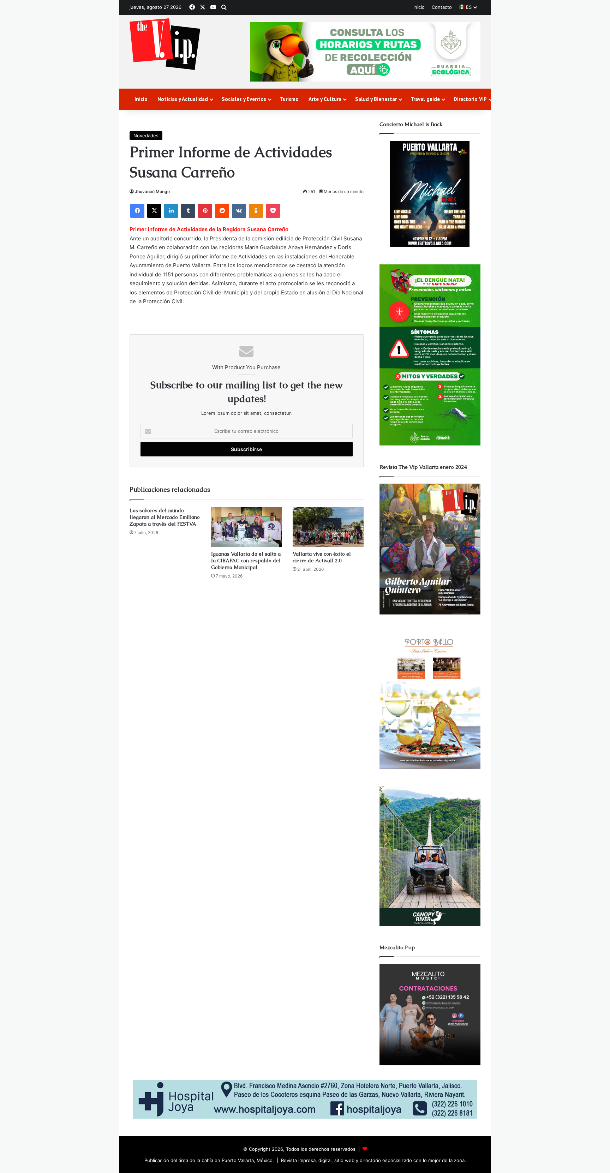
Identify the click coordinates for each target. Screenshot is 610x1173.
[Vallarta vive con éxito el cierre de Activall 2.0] (328, 527)
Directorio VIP (470, 99)
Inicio (419, 7)
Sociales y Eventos (244, 99)
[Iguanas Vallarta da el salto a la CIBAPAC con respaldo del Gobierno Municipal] (246, 527)
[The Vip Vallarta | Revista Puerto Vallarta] (165, 44)
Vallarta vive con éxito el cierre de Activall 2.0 (322, 557)
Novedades (146, 135)
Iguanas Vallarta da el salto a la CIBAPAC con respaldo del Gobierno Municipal (246, 560)
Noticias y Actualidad (182, 99)
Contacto (442, 7)
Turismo (289, 99)
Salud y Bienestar (376, 99)
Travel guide (425, 99)
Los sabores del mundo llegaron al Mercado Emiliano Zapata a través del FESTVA (165, 517)
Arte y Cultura (325, 99)
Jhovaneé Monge (152, 191)
